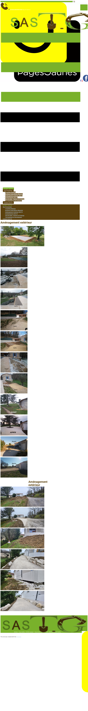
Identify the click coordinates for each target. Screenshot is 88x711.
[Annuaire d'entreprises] (82, 81)
